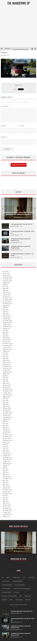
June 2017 (5, 469)
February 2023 (7, 339)
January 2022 (6, 364)
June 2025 (5, 286)
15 (21, 242)
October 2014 (7, 512)
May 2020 (5, 402)
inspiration (28, 596)
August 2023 (6, 328)
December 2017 (7, 457)
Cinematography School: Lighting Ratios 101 (21, 224)
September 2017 (7, 463)
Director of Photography (9, 596)
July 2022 (5, 353)
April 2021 (5, 381)
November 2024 (7, 300)
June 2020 (5, 400)
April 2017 (5, 473)
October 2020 (7, 393)
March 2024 (6, 315)
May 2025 (5, 288)
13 (21, 257)
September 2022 (7, 349)
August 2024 (6, 305)
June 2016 (5, 480)
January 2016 (6, 488)
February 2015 (7, 505)
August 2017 (6, 465)
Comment (5, 106)
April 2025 (5, 290)
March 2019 (6, 429)
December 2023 (7, 320)
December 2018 (7, 435)
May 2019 (5, 425)
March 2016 (6, 486)
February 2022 (7, 362)
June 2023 (5, 332)
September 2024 (7, 303)
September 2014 (7, 514)
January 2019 (6, 433)
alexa (8, 577)
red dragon (19, 599)
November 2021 (7, 368)
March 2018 (6, 452)
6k (3, 577)
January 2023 (6, 341)
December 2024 (7, 298)
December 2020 (7, 389)
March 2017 (6, 474)
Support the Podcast (18, 164)
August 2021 (6, 374)
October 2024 (7, 301)
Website (4, 137)
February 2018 (7, 454)
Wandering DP (5, 55)
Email (21, 126)
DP (20, 596)
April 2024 (5, 313)
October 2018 (7, 438)
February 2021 (7, 385)
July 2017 (5, 467)
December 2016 (7, 478)
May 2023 (5, 334)
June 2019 (5, 423)
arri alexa (31, 577)
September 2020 (7, 395)
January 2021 (6, 387)
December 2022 (7, 343)
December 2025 (7, 277)
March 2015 (6, 503)
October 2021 (7, 370)
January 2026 (6, 275)
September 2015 (7, 493)
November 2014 (7, 511)
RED (11, 599)
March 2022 (6, 360)
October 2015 (7, 492)
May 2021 (5, 379)
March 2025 (6, 292)
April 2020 (5, 404)
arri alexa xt (5, 581)
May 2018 (5, 448)
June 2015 (5, 497)
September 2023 (7, 326)
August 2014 (6, 516)
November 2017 (7, 459)
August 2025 (6, 282)
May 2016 (5, 482)
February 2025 (7, 294)
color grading (6, 588)
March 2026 (6, 273)
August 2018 (6, 442)
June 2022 (5, 355)
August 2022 (6, 351)
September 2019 (7, 417)
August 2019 (6, 419)
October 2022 (7, 347)
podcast (4, 599)
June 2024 (5, 309)
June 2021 (5, 378)
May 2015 (5, 499)
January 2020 (6, 410)
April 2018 (5, 450)
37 (21, 226)
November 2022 (7, 345)
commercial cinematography (21, 588)
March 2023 (6, 338)
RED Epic (27, 599)
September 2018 (7, 440)
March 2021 (6, 383)
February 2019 (7, 431)
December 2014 (7, 509)
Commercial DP (6, 592)
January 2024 (6, 319)
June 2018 (5, 446)
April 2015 (5, 501)
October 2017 (7, 461)
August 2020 (6, 397)
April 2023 (5, 336)
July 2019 (5, 421)
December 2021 (7, 366)
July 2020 (5, 398)
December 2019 (7, 412)
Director (16, 592)
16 (21, 235)
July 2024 (5, 307)
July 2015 (5, 495)
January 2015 (6, 507)
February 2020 (7, 408)
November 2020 (7, 391)
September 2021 (7, 372)
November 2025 (7, 279)
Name (3, 126)
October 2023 (7, 324)
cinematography (7, 585)
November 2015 (7, 490)
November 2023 (7, 322)
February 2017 (7, 476)
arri (24, 577)
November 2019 (7, 414)
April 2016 (5, 484)
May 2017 (5, 471)
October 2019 (7, 416)
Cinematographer (17, 581)
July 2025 (5, 284)
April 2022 (5, 358)
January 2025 (6, 296)
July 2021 (5, 376)
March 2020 (6, 406)
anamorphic (16, 577)
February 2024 (7, 317)
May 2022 (5, 357)
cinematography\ (20, 585)
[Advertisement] (18, 27)
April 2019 (5, 427)
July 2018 (5, 444)
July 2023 (5, 330)
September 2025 (7, 281)
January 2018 (6, 455)
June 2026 (5, 271)
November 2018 (7, 436)
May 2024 (5, 311)
